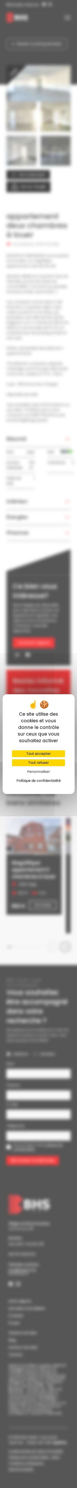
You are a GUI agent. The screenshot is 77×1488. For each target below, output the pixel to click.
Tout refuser (38, 762)
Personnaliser (38, 771)
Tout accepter (38, 753)
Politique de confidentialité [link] (38, 780)
